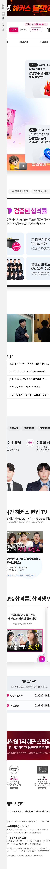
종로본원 (23, 30)
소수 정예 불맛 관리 (19, 191)
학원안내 (4, 42)
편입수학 (14, 428)
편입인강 (35, 30)
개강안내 (24, 42)
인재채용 (29, 811)
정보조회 (43, 849)
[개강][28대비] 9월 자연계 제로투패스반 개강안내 (29, 379)
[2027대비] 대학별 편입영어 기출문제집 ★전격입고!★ (29, 364)
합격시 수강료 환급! (36, 24)
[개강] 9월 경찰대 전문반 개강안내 (24, 387)
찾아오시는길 (16, 811)
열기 (3, 19)
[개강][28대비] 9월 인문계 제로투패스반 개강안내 (29, 371)
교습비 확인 (36, 833)
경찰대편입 (29, 428)
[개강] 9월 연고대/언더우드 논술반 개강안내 (29, 394)
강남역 (13, 30)
